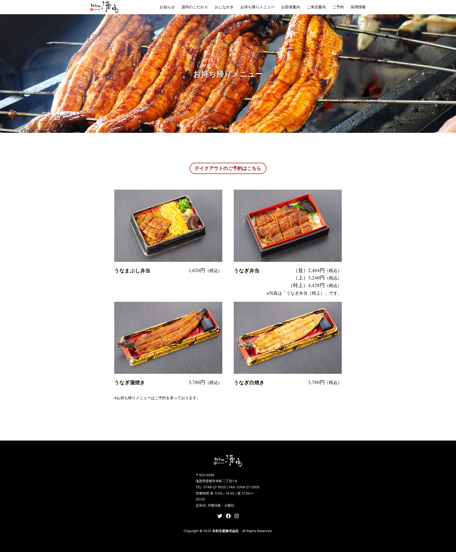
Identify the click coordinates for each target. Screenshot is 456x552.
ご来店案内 (316, 6)
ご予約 (338, 6)
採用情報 (358, 6)
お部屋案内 (290, 6)
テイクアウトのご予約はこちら (228, 168)
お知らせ (167, 6)
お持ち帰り (257, 6)
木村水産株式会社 (225, 531)
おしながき (224, 6)
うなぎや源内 (104, 7)
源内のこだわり (194, 6)
